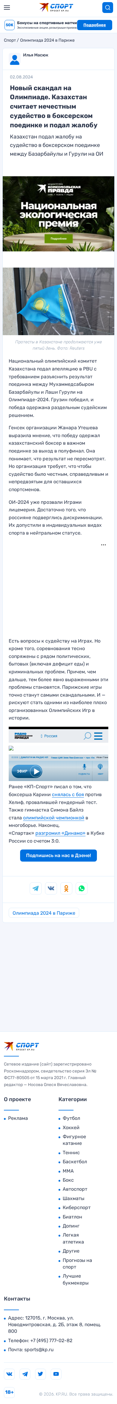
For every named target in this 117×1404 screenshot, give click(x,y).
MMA (68, 1171)
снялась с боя (68, 794)
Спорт (10, 40)
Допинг (71, 1226)
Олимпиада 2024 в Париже (47, 40)
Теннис (71, 1152)
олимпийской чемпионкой (53, 818)
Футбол (71, 1118)
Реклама (18, 1118)
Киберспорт (77, 1207)
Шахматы (73, 1198)
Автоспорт (75, 1189)
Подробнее (94, 25)
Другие (71, 1251)
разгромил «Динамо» (60, 833)
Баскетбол (75, 1161)
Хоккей (71, 1127)
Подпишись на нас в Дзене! (58, 855)
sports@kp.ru (39, 1349)
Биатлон (72, 1217)
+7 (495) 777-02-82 (51, 1340)
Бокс (68, 1180)
